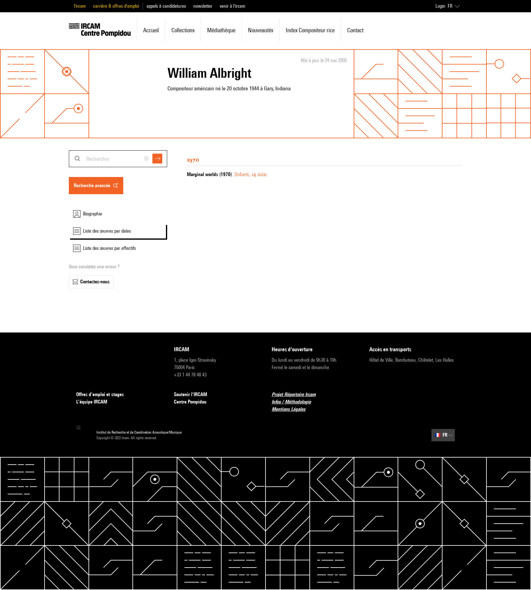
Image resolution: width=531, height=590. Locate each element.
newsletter (202, 6)
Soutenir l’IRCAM (190, 394)
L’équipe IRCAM (91, 402)
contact (355, 30)
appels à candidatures (166, 6)
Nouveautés (260, 30)
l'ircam (80, 6)
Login (440, 6)
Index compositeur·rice (310, 30)
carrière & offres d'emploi (116, 6)
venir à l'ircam (232, 6)
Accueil (151, 30)
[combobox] (118, 158)
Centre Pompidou (190, 402)
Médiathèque (221, 30)
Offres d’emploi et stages (100, 394)
